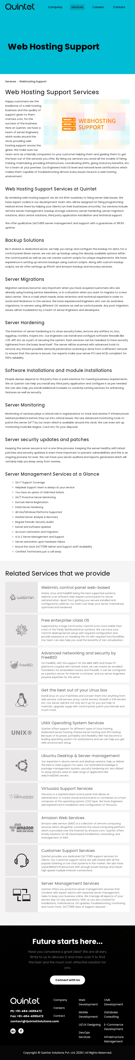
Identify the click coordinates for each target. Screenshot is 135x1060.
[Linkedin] (13, 1031)
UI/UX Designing (90, 1025)
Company (55, 7)
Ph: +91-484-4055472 (26, 1011)
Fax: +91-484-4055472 (26, 1016)
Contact (119, 7)
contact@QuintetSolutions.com (34, 1021)
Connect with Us (67, 980)
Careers (98, 7)
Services (77, 7)
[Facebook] (21, 1031)
